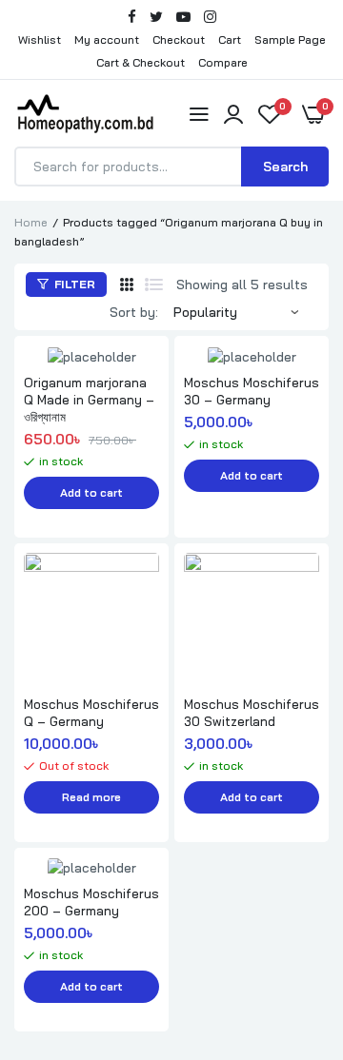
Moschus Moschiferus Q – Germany (91, 713)
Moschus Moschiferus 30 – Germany (251, 391)
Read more (91, 797)
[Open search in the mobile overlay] (171, 166)
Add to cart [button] (91, 492)
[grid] (126, 284)
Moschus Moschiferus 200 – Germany (91, 902)
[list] (154, 284)
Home (31, 222)
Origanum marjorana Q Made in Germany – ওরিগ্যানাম (89, 399)
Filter (73, 284)
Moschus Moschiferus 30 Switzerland (251, 713)
